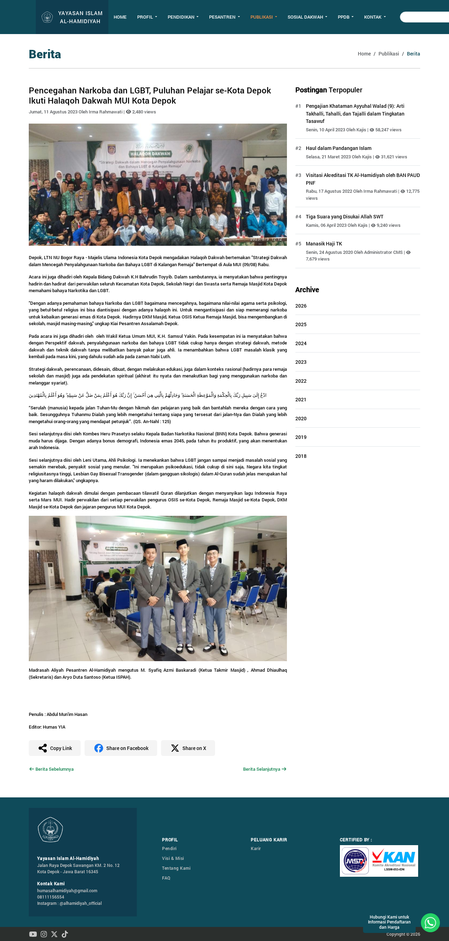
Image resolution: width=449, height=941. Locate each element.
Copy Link (61, 748)
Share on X (194, 748)
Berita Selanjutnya (262, 769)
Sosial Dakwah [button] (306, 17)
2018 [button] (301, 456)
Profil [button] (145, 17)
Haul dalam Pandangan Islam (338, 148)
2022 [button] (301, 380)
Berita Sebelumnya (54, 769)
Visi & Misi (173, 858)
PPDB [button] (344, 17)
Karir (256, 848)
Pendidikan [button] (181, 17)
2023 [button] (301, 361)
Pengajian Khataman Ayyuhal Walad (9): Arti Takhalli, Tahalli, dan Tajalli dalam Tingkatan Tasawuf (355, 113)
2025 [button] (301, 324)
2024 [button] (301, 343)
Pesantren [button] (222, 17)
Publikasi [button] (262, 17)
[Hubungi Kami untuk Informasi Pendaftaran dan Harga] (430, 922)
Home (120, 17)
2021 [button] (301, 399)
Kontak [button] (373, 17)
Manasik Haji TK (324, 243)
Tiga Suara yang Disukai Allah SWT (344, 216)
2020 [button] (301, 418)
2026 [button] (301, 305)
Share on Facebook (127, 748)
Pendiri (169, 848)
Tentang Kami (176, 868)
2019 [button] (301, 437)
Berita (413, 53)
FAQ (166, 878)
